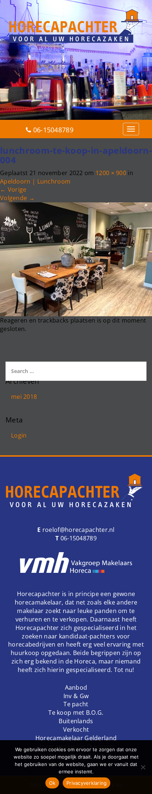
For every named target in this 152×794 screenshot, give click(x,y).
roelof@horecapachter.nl (78, 530)
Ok (52, 783)
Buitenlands (76, 721)
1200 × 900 (111, 173)
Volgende (17, 198)
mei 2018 (24, 397)
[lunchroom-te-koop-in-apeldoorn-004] (76, 259)
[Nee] (142, 767)
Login (19, 435)
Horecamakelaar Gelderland (76, 738)
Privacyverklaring (86, 783)
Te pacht (75, 704)
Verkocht (76, 729)
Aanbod (76, 687)
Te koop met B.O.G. (75, 712)
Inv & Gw (76, 696)
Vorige (13, 189)
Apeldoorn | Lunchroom (35, 181)
